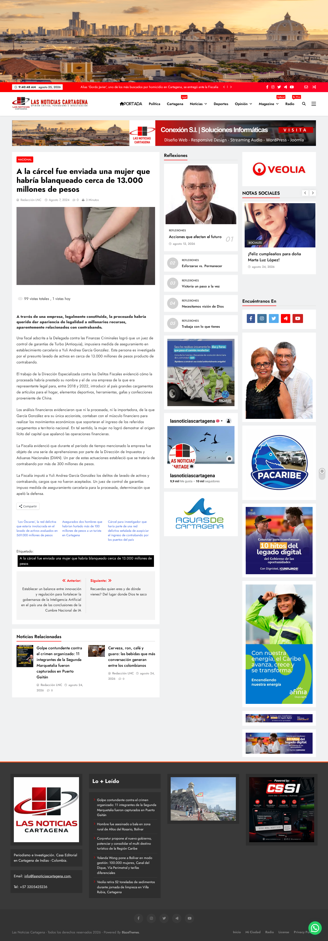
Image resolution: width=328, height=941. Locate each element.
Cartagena (177, 102)
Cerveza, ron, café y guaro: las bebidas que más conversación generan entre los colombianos (131, 656)
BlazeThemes (130, 932)
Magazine (270, 102)
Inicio (237, 932)
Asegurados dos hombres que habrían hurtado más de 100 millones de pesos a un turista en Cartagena (82, 528)
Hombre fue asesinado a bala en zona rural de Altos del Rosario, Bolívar (123, 826)
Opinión (241, 103)
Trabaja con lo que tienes (201, 326)
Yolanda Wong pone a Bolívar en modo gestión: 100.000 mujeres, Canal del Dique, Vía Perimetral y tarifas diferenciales (124, 865)
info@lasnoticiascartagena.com (47, 876)
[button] (315, 928)
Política (154, 103)
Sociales (254, 243)
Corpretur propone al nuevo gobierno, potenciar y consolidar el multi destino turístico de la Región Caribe (124, 843)
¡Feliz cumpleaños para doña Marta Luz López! (273, 257)
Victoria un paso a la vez (201, 286)
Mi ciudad (253, 932)
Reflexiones (177, 230)
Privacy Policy (304, 932)
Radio (291, 102)
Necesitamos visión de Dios (203, 306)
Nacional (25, 159)
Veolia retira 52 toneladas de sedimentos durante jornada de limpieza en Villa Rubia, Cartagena (126, 887)
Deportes (221, 103)
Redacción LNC (31, 200)
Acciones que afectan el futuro (195, 237)
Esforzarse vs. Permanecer (202, 266)
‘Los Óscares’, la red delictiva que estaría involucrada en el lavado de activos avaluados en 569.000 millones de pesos (37, 528)
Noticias (196, 103)
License (283, 932)
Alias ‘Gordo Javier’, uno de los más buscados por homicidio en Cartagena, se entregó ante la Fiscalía (149, 87)
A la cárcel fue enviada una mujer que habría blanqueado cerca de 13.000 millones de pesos (86, 561)
